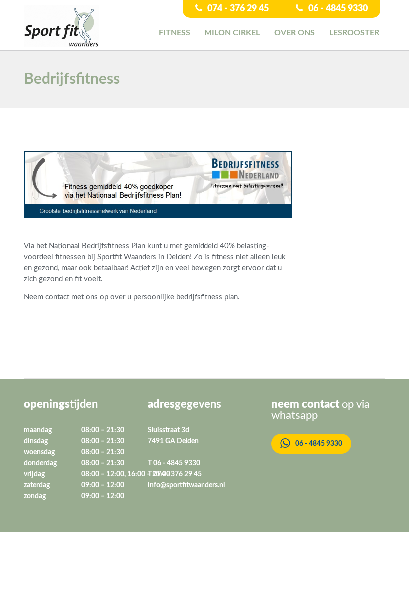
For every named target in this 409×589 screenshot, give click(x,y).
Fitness (174, 33)
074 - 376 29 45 (237, 8)
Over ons (294, 33)
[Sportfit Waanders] (61, 26)
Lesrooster (354, 33)
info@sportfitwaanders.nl (186, 485)
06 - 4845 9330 (337, 8)
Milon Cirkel (232, 33)
